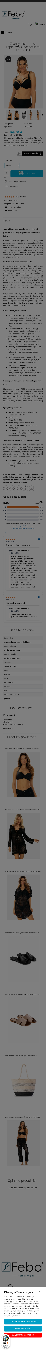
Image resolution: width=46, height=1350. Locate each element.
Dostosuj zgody (23, 1329)
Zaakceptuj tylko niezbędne (23, 1322)
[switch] (5, 1346)
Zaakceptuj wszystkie (23, 1335)
